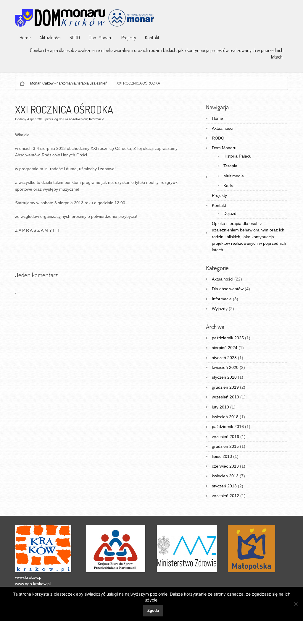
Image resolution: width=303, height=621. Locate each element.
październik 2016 (228, 426)
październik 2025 (228, 337)
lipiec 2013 (222, 456)
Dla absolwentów (75, 119)
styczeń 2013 (224, 486)
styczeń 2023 (224, 357)
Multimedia (233, 176)
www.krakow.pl (28, 577)
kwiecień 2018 (225, 416)
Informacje (96, 119)
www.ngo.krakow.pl (33, 583)
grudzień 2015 (225, 446)
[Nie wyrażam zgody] (296, 604)
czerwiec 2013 (225, 466)
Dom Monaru (100, 37)
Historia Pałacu (237, 156)
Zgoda (153, 610)
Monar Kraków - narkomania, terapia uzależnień (68, 83)
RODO (75, 37)
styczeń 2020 (224, 377)
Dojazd (229, 213)
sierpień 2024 (224, 347)
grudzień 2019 (225, 387)
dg (56, 119)
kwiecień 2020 (225, 367)
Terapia (230, 165)
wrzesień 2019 (225, 397)
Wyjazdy (220, 308)
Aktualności (50, 37)
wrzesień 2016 (225, 436)
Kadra (229, 185)
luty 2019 (220, 407)
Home (25, 37)
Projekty (128, 37)
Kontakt (152, 37)
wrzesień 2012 (225, 495)
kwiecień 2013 (225, 476)
